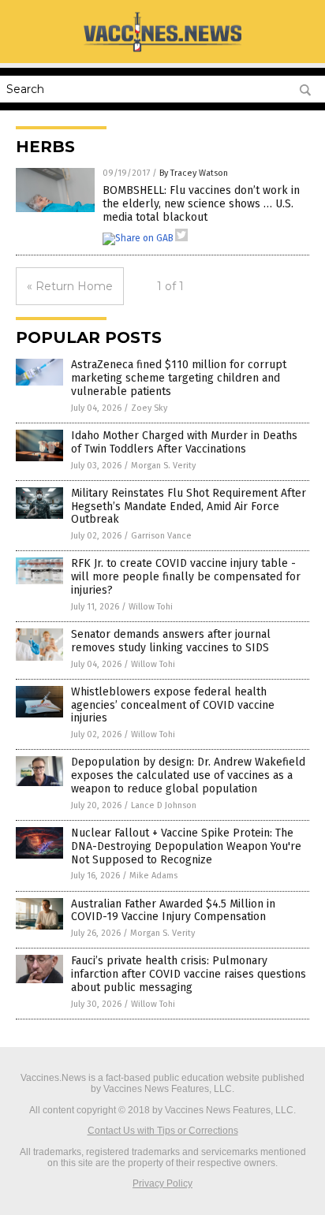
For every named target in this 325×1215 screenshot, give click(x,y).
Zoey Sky (149, 408)
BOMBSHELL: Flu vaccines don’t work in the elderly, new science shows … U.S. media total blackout (201, 204)
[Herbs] (162, 51)
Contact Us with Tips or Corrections (163, 1130)
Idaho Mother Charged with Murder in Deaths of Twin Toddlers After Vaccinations (184, 442)
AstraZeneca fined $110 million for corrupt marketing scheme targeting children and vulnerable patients (178, 378)
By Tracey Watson (193, 173)
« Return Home (70, 286)
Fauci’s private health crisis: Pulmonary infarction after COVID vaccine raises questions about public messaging (188, 974)
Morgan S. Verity (163, 465)
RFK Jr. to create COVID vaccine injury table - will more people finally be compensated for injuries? (186, 577)
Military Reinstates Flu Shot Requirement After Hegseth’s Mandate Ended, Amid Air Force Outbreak (188, 506)
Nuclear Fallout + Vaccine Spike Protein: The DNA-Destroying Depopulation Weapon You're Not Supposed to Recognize (186, 846)
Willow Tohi (151, 607)
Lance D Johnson (163, 805)
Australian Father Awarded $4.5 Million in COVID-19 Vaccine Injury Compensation (173, 910)
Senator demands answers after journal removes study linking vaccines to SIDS (171, 641)
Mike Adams (153, 875)
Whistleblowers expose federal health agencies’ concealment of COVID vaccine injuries (173, 705)
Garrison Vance (161, 536)
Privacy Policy (162, 1183)
